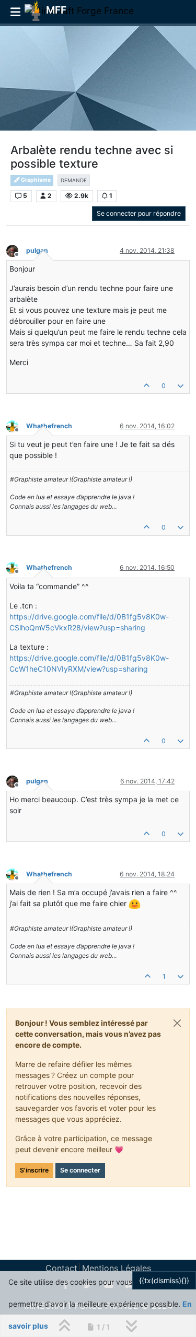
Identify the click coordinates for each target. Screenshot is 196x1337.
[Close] (177, 1023)
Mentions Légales (116, 1268)
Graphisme (35, 180)
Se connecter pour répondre (139, 213)
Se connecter (80, 1170)
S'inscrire (34, 1170)
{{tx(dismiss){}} (164, 1280)
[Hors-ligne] (16, 249)
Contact (61, 1268)
